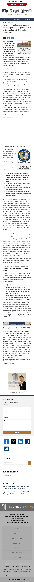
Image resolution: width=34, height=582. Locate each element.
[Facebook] (6, 441)
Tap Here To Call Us (17, 4)
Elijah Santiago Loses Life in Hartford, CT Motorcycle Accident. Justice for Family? (16, 493)
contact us (10, 262)
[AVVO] (6, 449)
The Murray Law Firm (23, 575)
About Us (17, 19)
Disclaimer (17, 543)
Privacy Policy (17, 538)
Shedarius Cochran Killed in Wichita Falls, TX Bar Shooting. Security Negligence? (16, 487)
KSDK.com (15, 80)
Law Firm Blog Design (16, 579)
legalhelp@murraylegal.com (19, 522)
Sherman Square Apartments (14, 359)
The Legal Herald (17, 12)
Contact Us (28, 19)
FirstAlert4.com (7, 89)
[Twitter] (13, 441)
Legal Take (17, 558)
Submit (17, 432)
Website (17, 533)
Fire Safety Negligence (13, 357)
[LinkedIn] (20, 441)
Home (5, 19)
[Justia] (27, 441)
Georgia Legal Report (9, 475)
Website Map (17, 553)
